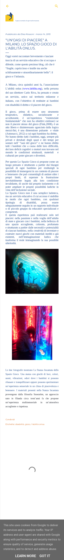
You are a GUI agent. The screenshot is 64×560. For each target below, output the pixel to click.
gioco (27, 424)
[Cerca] (56, 5)
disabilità (19, 424)
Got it (44, 556)
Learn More (25, 556)
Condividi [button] (10, 419)
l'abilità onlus (37, 424)
